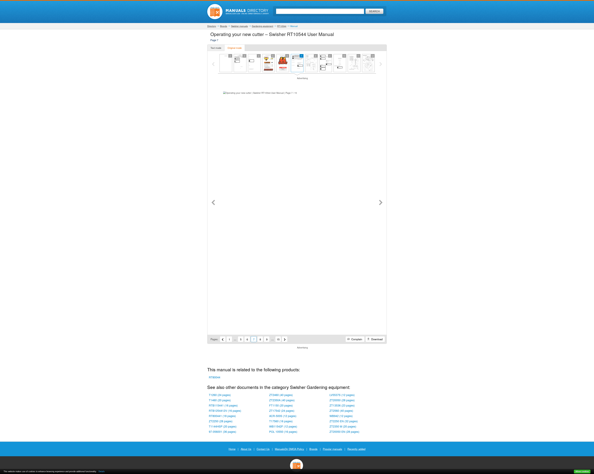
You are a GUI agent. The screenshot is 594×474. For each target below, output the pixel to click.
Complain (356, 339)
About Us (246, 449)
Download (376, 339)
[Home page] (214, 11)
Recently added (356, 449)
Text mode (216, 47)
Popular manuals (332, 449)
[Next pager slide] (380, 64)
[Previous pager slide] (213, 64)
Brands (313, 449)
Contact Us (263, 449)
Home (232, 449)
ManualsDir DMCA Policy (289, 449)
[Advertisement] (297, 84)
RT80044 (214, 377)
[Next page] (380, 202)
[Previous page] (213, 202)
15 (278, 339)
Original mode (235, 47)
